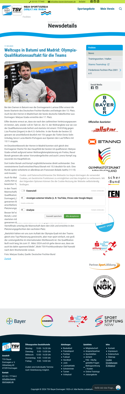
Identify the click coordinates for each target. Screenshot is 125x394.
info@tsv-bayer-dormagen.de (63, 1)
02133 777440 (38, 1)
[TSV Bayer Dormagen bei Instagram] (95, 2)
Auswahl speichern (54, 216)
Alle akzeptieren (72, 216)
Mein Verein (107, 8)
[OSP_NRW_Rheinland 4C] (104, 160)
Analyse (30, 210)
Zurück (7, 258)
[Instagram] (97, 88)
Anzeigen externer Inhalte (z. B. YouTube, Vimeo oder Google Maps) (59, 198)
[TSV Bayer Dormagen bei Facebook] (91, 2)
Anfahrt (82, 1)
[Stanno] (104, 141)
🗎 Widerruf (110, 366)
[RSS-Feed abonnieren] (98, 2)
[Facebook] (92, 88)
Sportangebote (86, 8)
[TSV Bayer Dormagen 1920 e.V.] (26, 10)
